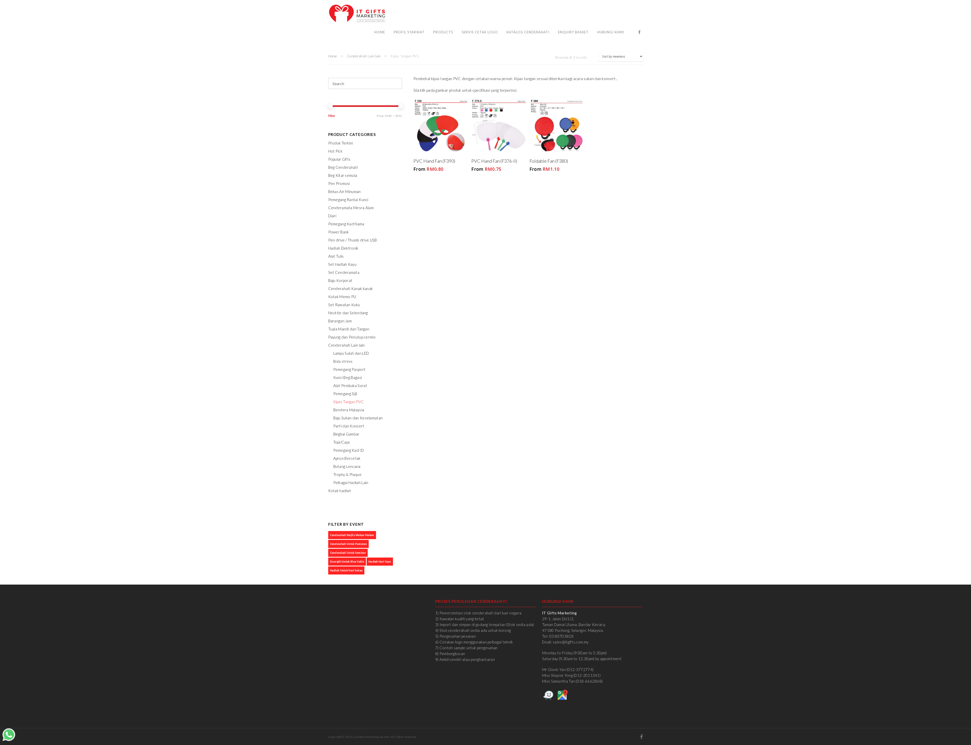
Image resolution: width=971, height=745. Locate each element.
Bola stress (343, 361)
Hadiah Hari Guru (379, 561)
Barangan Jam (340, 321)
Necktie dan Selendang (348, 312)
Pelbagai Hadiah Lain (350, 482)
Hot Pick (335, 151)
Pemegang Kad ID (348, 450)
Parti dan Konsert (348, 426)
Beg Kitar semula (342, 175)
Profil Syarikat (409, 32)
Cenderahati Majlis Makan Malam (352, 535)
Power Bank (338, 232)
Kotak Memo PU (342, 296)
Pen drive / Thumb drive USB (352, 240)
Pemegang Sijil (345, 393)
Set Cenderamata (344, 272)
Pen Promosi (339, 183)
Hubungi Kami (610, 32)
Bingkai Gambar (346, 434)
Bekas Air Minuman (344, 191)
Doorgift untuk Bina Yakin (347, 561)
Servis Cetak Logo (480, 32)
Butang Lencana (347, 466)
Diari (332, 215)
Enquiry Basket (573, 32)
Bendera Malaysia (348, 409)
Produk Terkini (340, 143)
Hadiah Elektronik (343, 248)
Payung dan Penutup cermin (352, 337)
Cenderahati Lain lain (364, 56)
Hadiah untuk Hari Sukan (346, 570)
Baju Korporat (340, 280)
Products (443, 32)
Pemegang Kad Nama (346, 224)
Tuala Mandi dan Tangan (348, 329)
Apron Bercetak (347, 458)
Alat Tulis (336, 256)
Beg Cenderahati (343, 167)
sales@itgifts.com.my (570, 642)
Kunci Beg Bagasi (347, 377)
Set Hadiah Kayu (342, 264)
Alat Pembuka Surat (350, 385)
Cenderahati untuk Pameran (348, 543)
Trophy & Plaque (347, 474)
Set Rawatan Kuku (344, 304)
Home (379, 32)
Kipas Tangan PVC (348, 401)
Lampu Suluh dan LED (351, 353)
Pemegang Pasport (349, 369)
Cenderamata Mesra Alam (351, 207)
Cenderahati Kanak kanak (350, 288)
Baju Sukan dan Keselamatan (358, 418)
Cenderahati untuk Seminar (348, 552)
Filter (331, 116)
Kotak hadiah (339, 490)
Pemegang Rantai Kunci (348, 199)
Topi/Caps (341, 442)
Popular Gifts (339, 159)
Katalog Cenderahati (527, 32)
